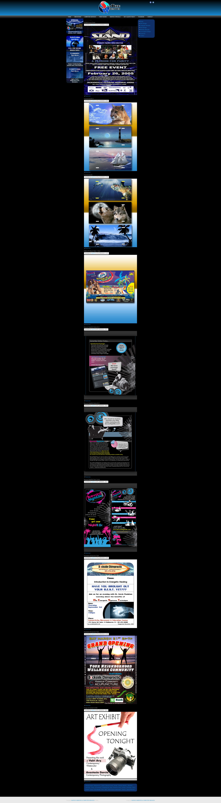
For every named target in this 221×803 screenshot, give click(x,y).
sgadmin (93, 24)
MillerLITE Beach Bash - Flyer (92, 251)
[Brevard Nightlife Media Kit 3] (110, 399)
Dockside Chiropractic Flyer (91, 555)
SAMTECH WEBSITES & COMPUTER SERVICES (82, 800)
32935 (103, 785)
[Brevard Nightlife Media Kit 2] (110, 475)
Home (69, 16)
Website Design (89, 785)
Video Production (131, 789)
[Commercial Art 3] (110, 170)
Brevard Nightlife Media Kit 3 (92, 327)
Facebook (151, 2)
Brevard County (109, 785)
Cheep (92, 787)
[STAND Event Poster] (110, 94)
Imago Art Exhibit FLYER (90, 708)
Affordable (130, 785)
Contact (150, 16)
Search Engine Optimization (114, 789)
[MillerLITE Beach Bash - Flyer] (110, 323)
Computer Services (90, 16)
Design (115, 785)
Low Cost (87, 787)
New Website (97, 789)
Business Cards (117, 787)
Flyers (133, 787)
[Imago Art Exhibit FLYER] (110, 780)
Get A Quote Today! (129, 16)
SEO (106, 789)
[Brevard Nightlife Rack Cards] (110, 551)
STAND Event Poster (89, 22)
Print (102, 789)
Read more (88, 96)
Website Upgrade (122, 785)
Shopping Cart (105, 787)
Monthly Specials (115, 16)
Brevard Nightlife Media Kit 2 (92, 403)
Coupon (124, 787)
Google (87, 789)
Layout (91, 789)
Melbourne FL (97, 785)
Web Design (77, 16)
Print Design (103, 16)
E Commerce (98, 787)
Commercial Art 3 (88, 98)
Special (124, 789)
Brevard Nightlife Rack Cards (92, 479)
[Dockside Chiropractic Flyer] (110, 627)
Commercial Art (88, 174)
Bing (111, 787)
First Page (129, 787)
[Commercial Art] (110, 246)
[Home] (109, 13)
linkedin (153, 2)
